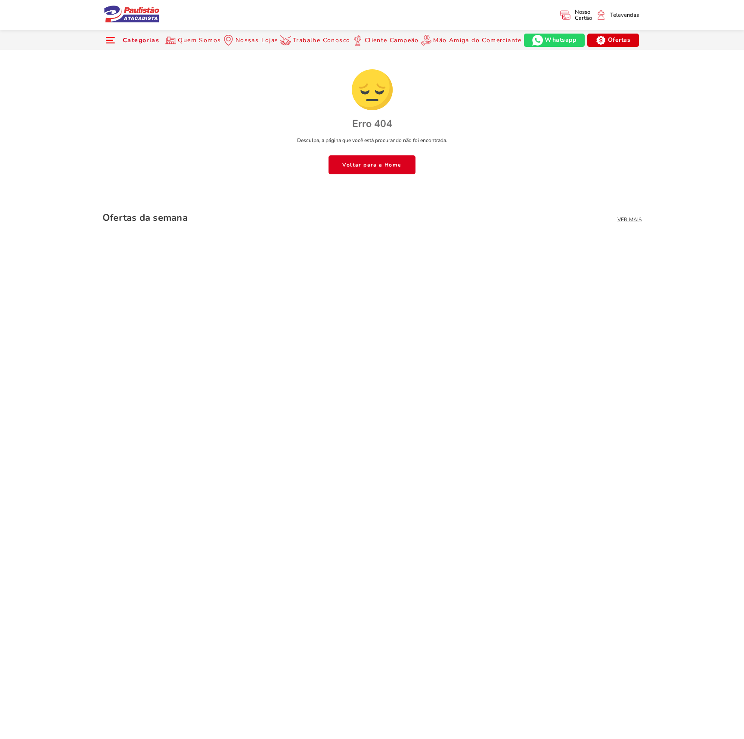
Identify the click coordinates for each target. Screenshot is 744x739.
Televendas (624, 15)
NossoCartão (583, 15)
